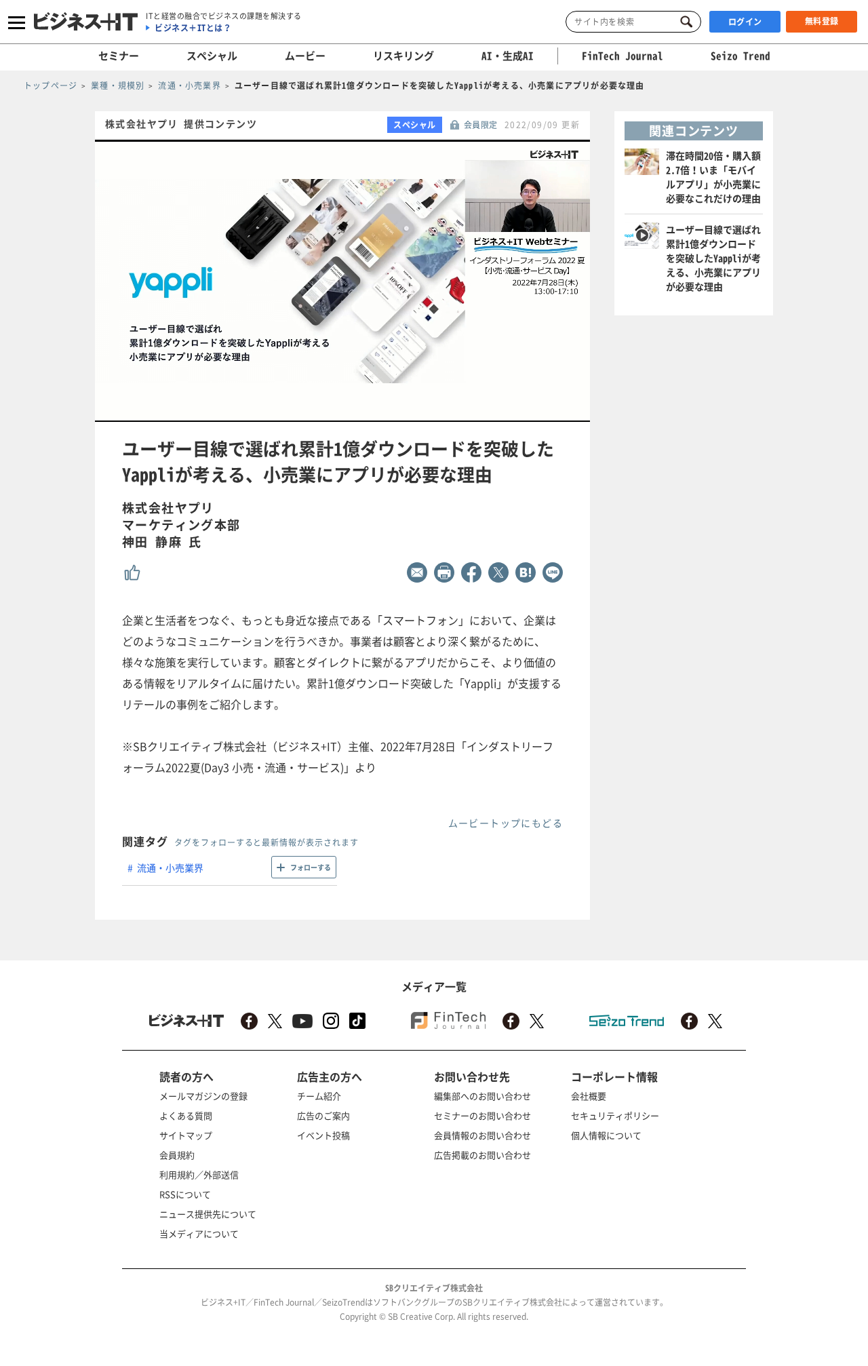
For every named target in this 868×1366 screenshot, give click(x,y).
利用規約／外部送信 (199, 1174)
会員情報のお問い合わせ (482, 1135)
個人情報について (606, 1135)
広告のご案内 (323, 1115)
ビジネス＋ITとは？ (193, 28)
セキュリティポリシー (615, 1115)
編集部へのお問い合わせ (482, 1095)
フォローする (310, 867)
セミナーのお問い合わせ (482, 1115)
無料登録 (822, 21)
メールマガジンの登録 (203, 1095)
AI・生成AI (507, 55)
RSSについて (185, 1194)
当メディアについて (199, 1233)
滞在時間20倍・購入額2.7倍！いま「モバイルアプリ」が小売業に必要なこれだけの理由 (713, 177)
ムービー (305, 55)
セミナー (118, 55)
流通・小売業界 (170, 867)
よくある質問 (185, 1115)
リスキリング (403, 55)
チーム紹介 (319, 1095)
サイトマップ (185, 1135)
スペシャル (211, 55)
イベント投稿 (323, 1135)
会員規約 (177, 1154)
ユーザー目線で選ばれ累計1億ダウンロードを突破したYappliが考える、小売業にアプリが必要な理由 (713, 257)
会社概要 (588, 1095)
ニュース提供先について (207, 1213)
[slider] (372, 412)
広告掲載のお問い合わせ (482, 1154)
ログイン (745, 22)
